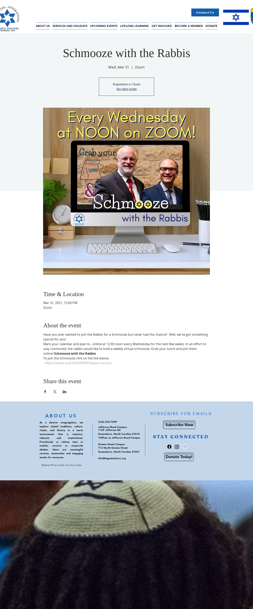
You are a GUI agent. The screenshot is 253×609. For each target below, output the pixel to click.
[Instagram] (177, 446)
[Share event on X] (55, 391)
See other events (126, 89)
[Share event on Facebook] (45, 391)
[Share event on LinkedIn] (64, 391)
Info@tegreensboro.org (112, 458)
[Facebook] (169, 446)
